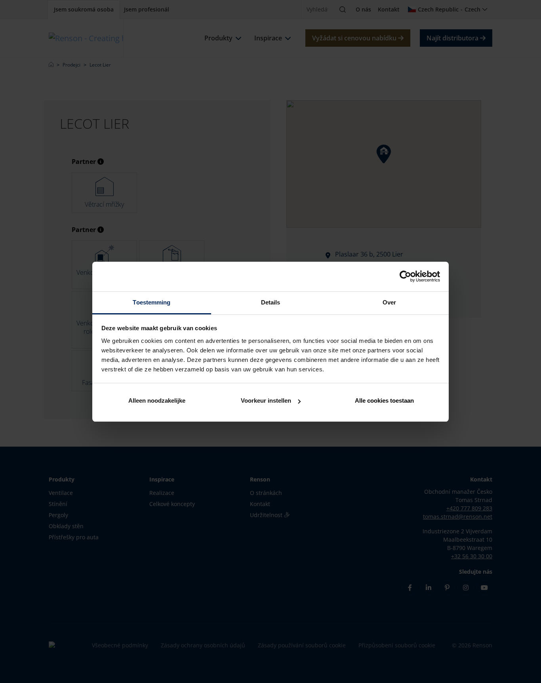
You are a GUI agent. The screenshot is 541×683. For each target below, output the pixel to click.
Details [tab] (270, 302)
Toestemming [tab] (151, 302)
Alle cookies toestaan (384, 400)
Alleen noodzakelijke (156, 400)
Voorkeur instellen (266, 400)
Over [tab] (389, 302)
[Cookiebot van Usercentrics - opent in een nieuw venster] (405, 276)
